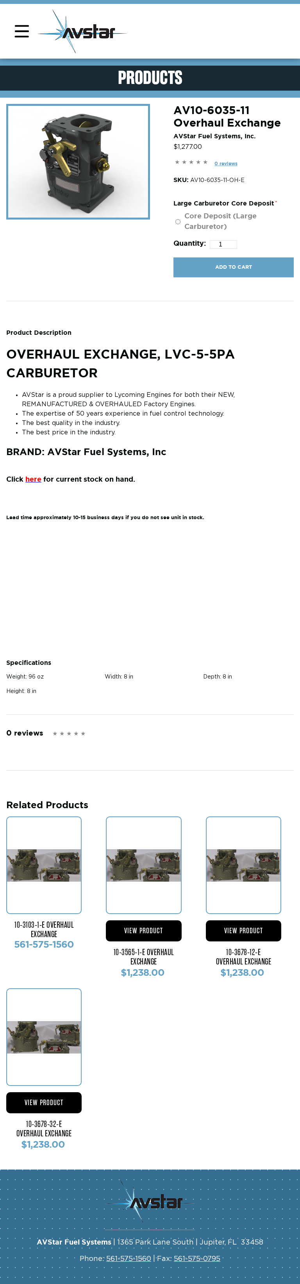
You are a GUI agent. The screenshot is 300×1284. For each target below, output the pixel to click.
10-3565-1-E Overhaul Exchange (144, 957)
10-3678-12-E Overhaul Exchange (243, 957)
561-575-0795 (197, 1259)
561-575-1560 (128, 1259)
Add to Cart (233, 267)
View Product (143, 930)
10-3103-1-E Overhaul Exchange (43, 929)
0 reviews (226, 163)
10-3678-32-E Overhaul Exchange (44, 1129)
